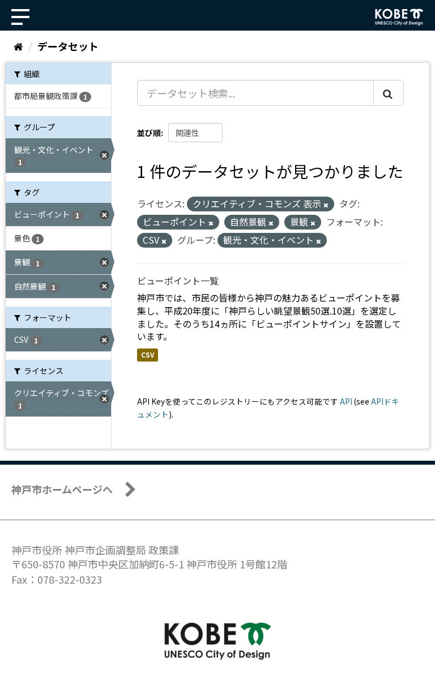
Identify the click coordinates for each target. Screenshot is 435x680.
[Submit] (388, 93)
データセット (68, 46)
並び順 (149, 132)
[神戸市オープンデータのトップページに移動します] (399, 17)
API (346, 401)
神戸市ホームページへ (62, 489)
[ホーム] (18, 46)
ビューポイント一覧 (178, 280)
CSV (147, 354)
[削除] (326, 204)
